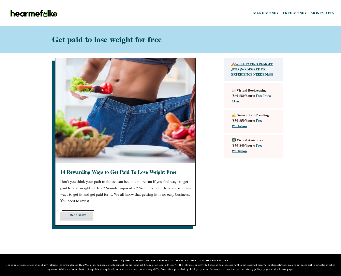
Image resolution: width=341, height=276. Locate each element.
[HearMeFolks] (48, 13)
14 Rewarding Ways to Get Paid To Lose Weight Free (118, 172)
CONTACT (179, 260)
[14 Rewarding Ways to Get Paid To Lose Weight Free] (125, 110)
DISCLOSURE (134, 260)
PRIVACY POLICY (158, 260)
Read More (79, 215)
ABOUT (117, 260)
